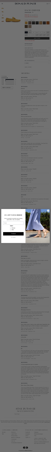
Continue (13, 233)
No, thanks (13, 237)
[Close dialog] (48, 211)
